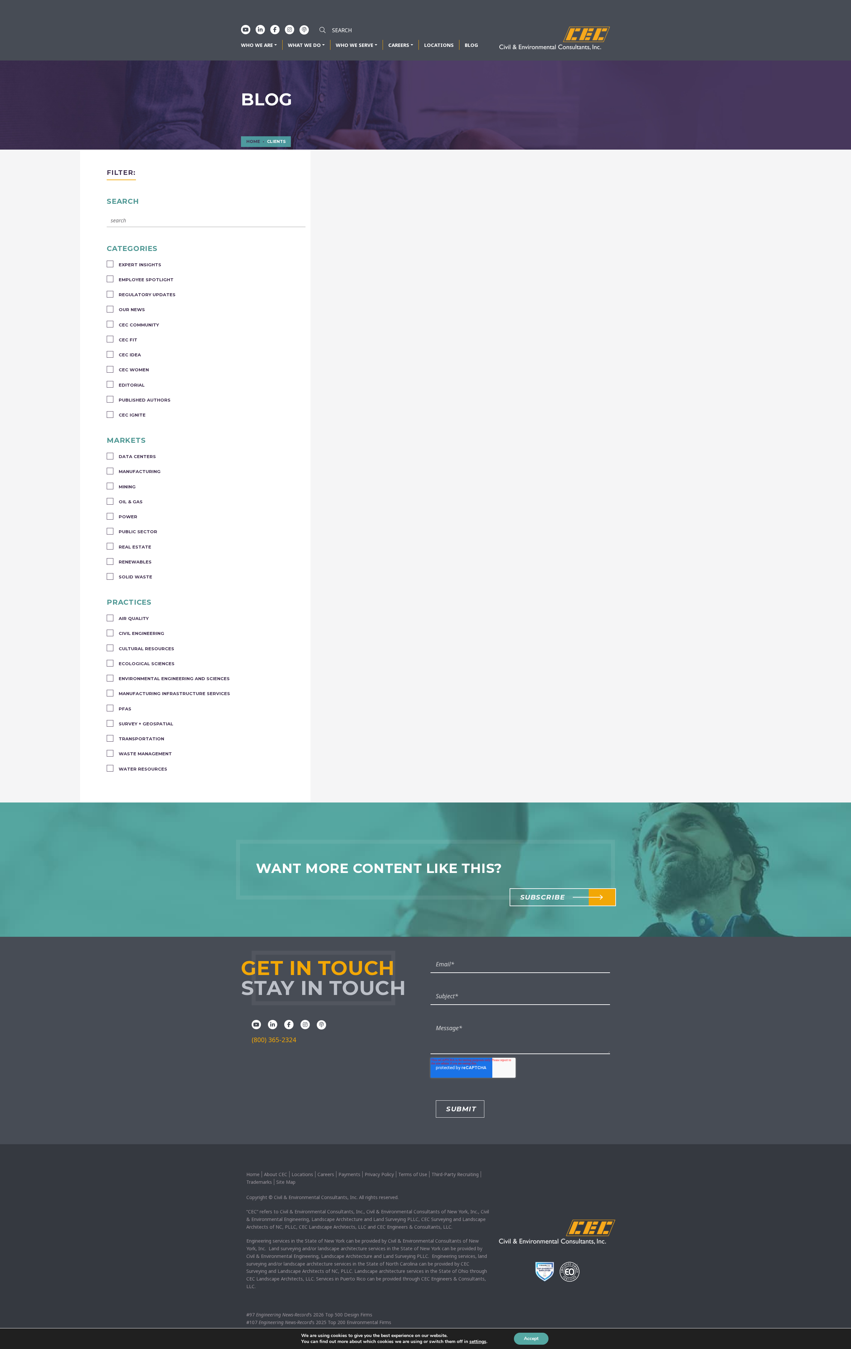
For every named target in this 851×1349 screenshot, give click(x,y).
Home (253, 1174)
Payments (349, 1174)
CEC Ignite (132, 415)
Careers (398, 45)
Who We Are (257, 45)
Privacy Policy (379, 1174)
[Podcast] (304, 29)
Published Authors (145, 400)
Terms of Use (412, 1174)
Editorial (132, 385)
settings (477, 1342)
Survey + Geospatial (146, 723)
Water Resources (143, 769)
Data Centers (137, 456)
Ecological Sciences (147, 663)
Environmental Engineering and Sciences (174, 678)
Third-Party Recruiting (455, 1174)
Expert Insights (140, 264)
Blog (471, 45)
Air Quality (134, 618)
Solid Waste (135, 576)
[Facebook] (275, 29)
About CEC (275, 1174)
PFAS (125, 708)
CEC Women (134, 369)
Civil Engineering (141, 633)
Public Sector (138, 531)
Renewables (135, 561)
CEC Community (139, 324)
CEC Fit (128, 339)
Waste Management (145, 753)
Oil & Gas (131, 501)
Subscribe (542, 897)
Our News (132, 309)
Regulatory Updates (147, 294)
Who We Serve (354, 45)
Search (123, 201)
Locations (439, 45)
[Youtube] (245, 29)
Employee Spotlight (146, 279)
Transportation (141, 738)
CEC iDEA (130, 354)
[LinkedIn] (260, 29)
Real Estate (135, 547)
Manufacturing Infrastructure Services (174, 693)
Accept (531, 1338)
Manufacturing (140, 471)
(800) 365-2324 (274, 1040)
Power (128, 516)
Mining (127, 486)
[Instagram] (289, 29)
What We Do (304, 45)
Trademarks (259, 1182)
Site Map (286, 1182)
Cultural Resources (146, 648)
